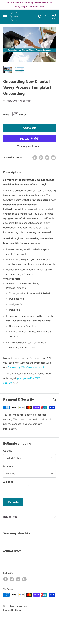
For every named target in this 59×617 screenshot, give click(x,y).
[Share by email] (53, 157)
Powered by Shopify (13, 610)
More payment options (29, 146)
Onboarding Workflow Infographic (26, 367)
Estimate (13, 502)
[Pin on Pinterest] (41, 157)
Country (7, 450)
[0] (53, 17)
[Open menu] (5, 16)
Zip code (8, 481)
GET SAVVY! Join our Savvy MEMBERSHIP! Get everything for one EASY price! (29, 4)
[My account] (46, 16)
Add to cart (29, 127)
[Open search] (40, 16)
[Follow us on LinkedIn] (24, 579)
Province (8, 466)
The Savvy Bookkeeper (17, 101)
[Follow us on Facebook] (5, 579)
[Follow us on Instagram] (18, 579)
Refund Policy (10, 516)
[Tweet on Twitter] (47, 157)
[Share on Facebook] (34, 157)
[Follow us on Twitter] (12, 579)
